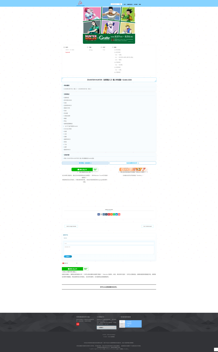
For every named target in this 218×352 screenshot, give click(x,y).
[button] (70, 263)
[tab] (122, 321)
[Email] (119, 214)
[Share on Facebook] (99, 214)
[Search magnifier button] (120, 4)
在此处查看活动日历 (131, 163)
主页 (128, 325)
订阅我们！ (101, 327)
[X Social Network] (101, 214)
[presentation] (122, 321)
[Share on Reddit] (111, 214)
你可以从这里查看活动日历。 (109, 287)
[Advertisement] (109, 197)
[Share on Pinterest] (109, 214)
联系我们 (129, 323)
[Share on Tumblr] (106, 214)
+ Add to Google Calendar (71, 226)
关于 (129, 322)
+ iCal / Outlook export (147, 226)
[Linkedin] (104, 214)
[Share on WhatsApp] (114, 214)
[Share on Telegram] (116, 214)
